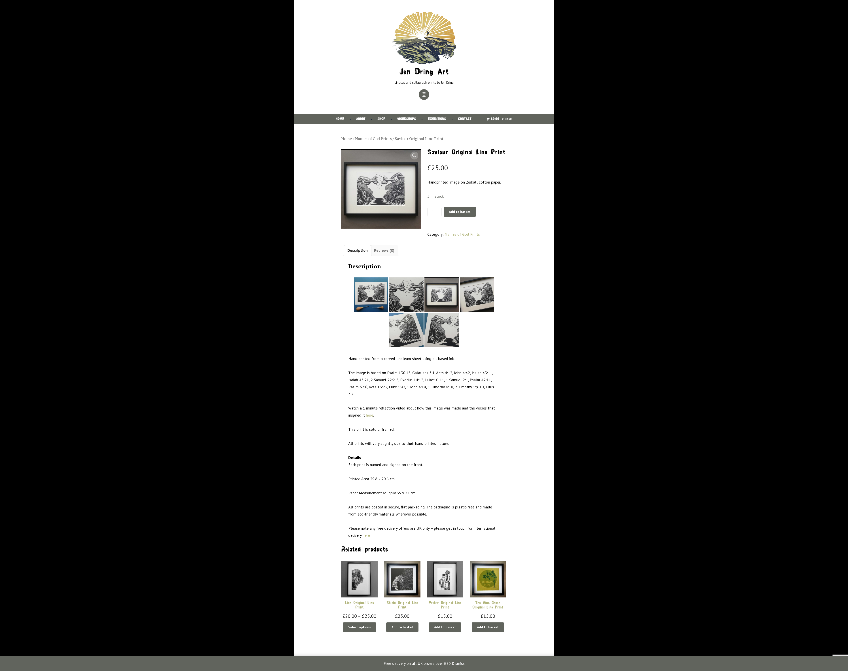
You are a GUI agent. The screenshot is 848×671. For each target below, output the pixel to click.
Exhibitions (437, 119)
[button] (414, 155)
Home (340, 119)
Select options (359, 627)
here (369, 415)
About (360, 119)
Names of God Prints (373, 138)
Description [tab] (357, 250)
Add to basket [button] (402, 627)
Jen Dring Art (424, 72)
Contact (464, 119)
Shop (381, 119)
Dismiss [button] (458, 663)
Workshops (406, 119)
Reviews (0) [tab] (384, 250)
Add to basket (460, 212)
